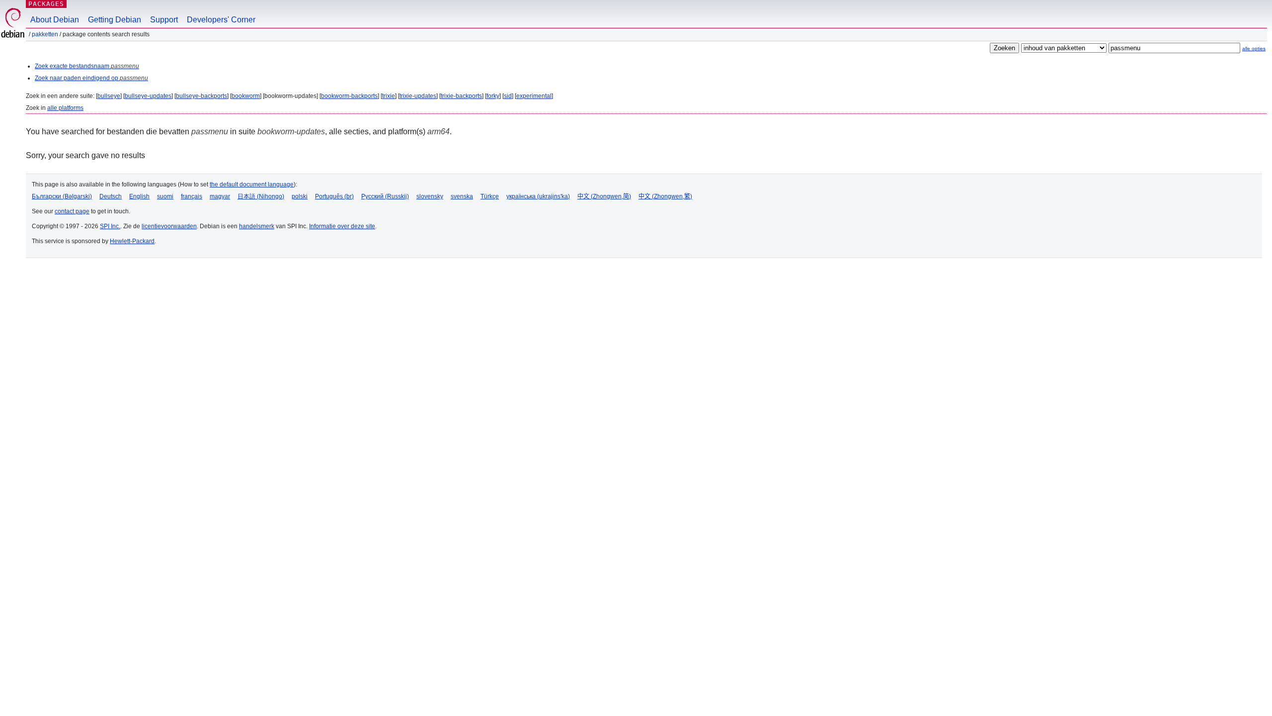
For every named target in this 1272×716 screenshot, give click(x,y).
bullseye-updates (148, 95)
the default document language (252, 184)
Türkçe (489, 196)
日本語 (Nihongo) (261, 196)
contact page (72, 211)
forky (492, 95)
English (139, 196)
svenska (462, 196)
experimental (534, 95)
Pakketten (45, 34)
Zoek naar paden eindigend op (91, 78)
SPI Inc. (110, 226)
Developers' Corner (221, 19)
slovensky (429, 196)
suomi (165, 196)
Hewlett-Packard (132, 241)
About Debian (54, 19)
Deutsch (110, 196)
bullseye (108, 95)
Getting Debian (114, 19)
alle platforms (65, 107)
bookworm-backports (349, 95)
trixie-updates (417, 95)
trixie (388, 95)
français (191, 196)
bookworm (246, 95)
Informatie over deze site (342, 226)
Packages (46, 3)
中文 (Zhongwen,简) (604, 196)
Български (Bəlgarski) (62, 196)
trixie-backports (461, 95)
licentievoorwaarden (169, 226)
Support (164, 19)
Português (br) (334, 196)
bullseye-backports (201, 95)
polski (300, 196)
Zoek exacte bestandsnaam (87, 66)
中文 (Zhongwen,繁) (665, 196)
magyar (220, 196)
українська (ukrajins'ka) (538, 196)
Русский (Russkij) (385, 196)
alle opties (1254, 48)
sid (508, 95)
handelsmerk (256, 226)
